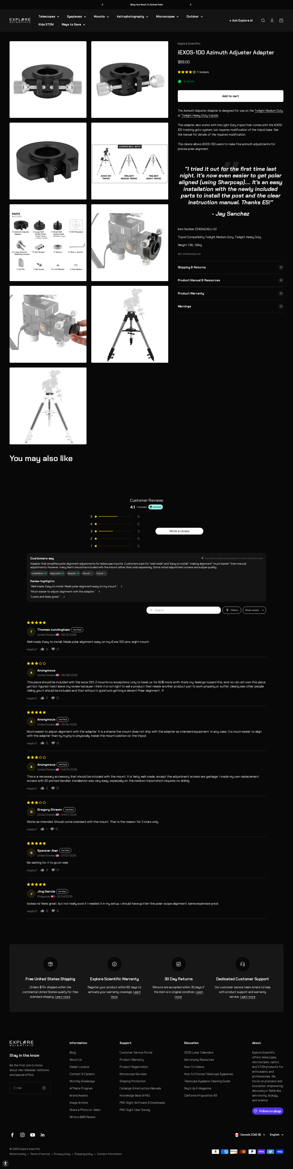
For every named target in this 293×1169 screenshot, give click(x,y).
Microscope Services (133, 1074)
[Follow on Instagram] (22, 1135)
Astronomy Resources (199, 1060)
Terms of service (40, 1154)
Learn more (62, 997)
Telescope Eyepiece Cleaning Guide (207, 1081)
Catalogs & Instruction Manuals (140, 1088)
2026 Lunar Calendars (198, 1053)
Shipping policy (84, 1154)
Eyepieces (74, 17)
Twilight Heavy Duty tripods (199, 115)
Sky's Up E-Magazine (197, 1088)
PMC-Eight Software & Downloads (142, 1103)
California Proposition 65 (200, 1096)
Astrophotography (130, 17)
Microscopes (165, 17)
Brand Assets (79, 1096)
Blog (73, 1053)
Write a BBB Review (82, 1117)
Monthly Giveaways (82, 1081)
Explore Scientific (189, 44)
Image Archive (79, 1103)
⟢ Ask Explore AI (241, 20)
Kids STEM (46, 24)
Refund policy (18, 1154)
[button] (187, 72)
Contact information (109, 1154)
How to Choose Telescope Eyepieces (208, 1074)
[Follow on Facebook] (12, 1135)
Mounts (99, 17)
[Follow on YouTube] (32, 1135)
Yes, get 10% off (241, 1144)
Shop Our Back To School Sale (146, 4)
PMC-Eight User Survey (135, 1110)
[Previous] (102, 5)
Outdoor (193, 17)
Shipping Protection (133, 1081)
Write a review (179, 531)
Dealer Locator (79, 1067)
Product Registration (134, 1067)
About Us (76, 1060)
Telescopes (46, 17)
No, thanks (241, 1151)
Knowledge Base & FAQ (135, 1096)
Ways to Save (71, 24)
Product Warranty (132, 1060)
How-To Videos (194, 1067)
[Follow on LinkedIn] (42, 1135)
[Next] (190, 5)
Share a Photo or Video (85, 1110)
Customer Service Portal (136, 1053)
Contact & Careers (82, 1074)
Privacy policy (62, 1154)
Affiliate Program (81, 1088)
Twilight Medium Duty (269, 110)
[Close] (286, 1135)
